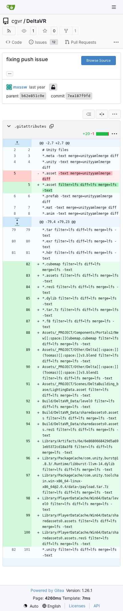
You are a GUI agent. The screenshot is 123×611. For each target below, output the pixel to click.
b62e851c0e (32, 96)
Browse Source (98, 60)
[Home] (11, 7)
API (97, 605)
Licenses (77, 605)
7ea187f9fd (79, 96)
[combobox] (89, 114)
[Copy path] (51, 126)
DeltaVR (36, 21)
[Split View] (102, 114)
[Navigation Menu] (114, 7)
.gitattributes (30, 126)
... (9, 73)
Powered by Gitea (47, 590)
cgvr (16, 21)
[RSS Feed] (8, 31)
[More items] (116, 42)
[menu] (115, 114)
